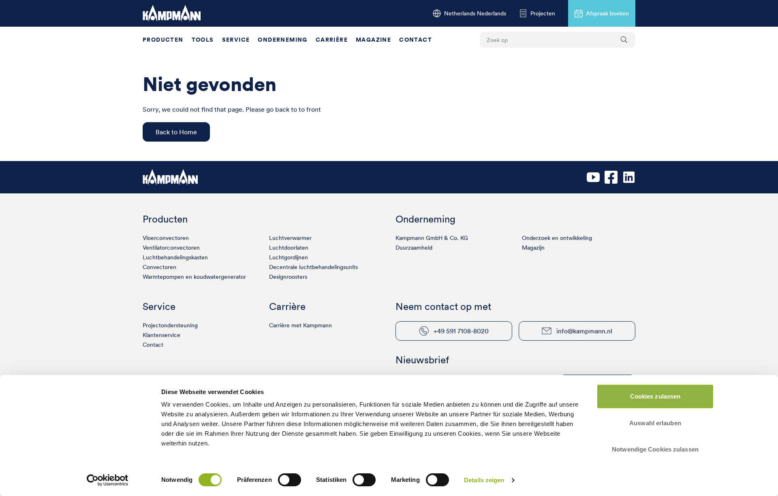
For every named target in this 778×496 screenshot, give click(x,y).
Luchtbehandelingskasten (175, 257)
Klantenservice (161, 335)
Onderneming (282, 39)
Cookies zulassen (655, 396)
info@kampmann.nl (584, 331)
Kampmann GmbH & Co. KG (431, 238)
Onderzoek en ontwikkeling (557, 238)
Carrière (332, 39)
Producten (163, 39)
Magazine (373, 39)
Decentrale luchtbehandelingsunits (313, 267)
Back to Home (176, 132)
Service (236, 39)
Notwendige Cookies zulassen (655, 449)
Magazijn (533, 247)
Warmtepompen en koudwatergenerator (194, 276)
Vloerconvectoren (166, 238)
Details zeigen (484, 480)
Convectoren (159, 267)
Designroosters (288, 276)
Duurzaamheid (413, 247)
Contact (415, 39)
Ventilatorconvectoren (171, 247)
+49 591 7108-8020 (461, 331)
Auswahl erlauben (655, 423)
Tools (203, 39)
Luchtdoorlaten (288, 247)
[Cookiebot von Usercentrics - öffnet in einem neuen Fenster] (107, 480)
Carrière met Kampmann (300, 325)
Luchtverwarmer (290, 238)
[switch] (289, 479)
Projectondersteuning (170, 325)
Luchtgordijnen (288, 257)
